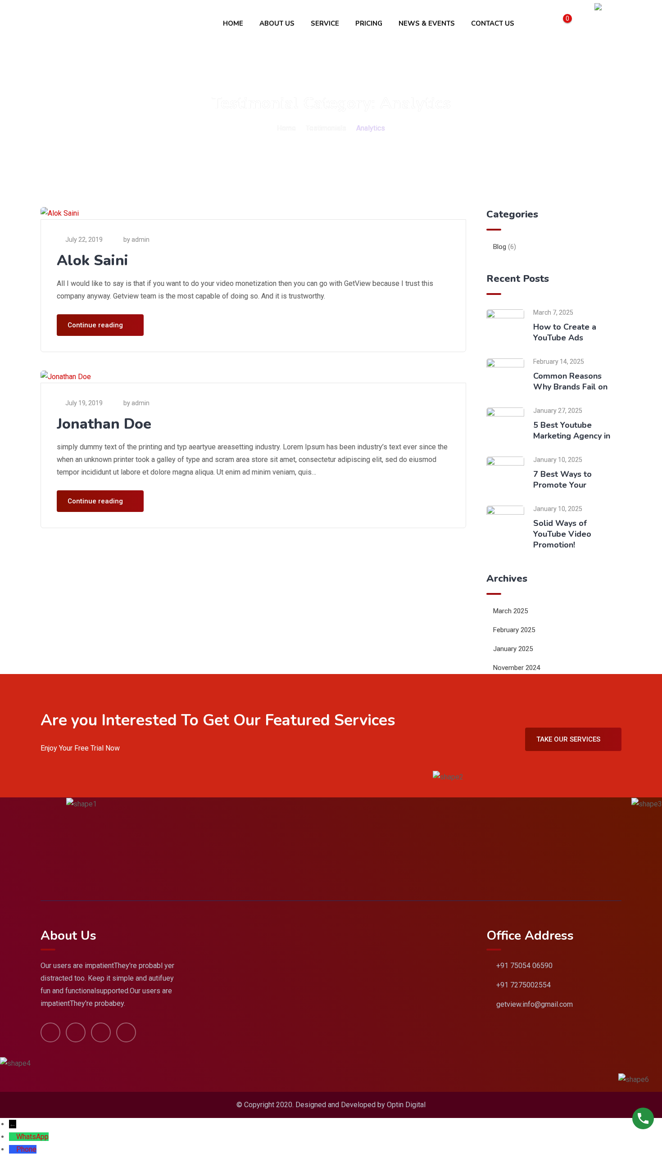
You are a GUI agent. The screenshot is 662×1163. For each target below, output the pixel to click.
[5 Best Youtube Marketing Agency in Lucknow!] (505, 425)
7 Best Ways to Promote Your (562, 479)
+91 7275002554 (523, 985)
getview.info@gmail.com (534, 1004)
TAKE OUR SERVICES (568, 739)
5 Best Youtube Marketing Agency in (571, 430)
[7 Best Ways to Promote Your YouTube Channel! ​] (505, 475)
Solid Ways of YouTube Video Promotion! (562, 534)
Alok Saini (92, 260)
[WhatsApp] (12, 1136)
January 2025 (513, 649)
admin (140, 239)
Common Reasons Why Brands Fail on (570, 381)
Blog (499, 247)
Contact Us (492, 23)
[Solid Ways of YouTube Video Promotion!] (505, 524)
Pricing (368, 23)
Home (233, 23)
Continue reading (95, 325)
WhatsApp (32, 1136)
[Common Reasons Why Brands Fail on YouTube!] (505, 376)
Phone (26, 1149)
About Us (277, 23)
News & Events (427, 23)
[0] (562, 23)
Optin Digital (406, 1104)
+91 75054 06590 (524, 965)
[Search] (580, 23)
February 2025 (514, 630)
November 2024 (516, 668)
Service (325, 23)
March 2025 (510, 611)
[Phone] (12, 1149)
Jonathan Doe (104, 424)
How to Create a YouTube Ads (564, 332)
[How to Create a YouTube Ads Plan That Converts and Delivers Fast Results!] (505, 327)
